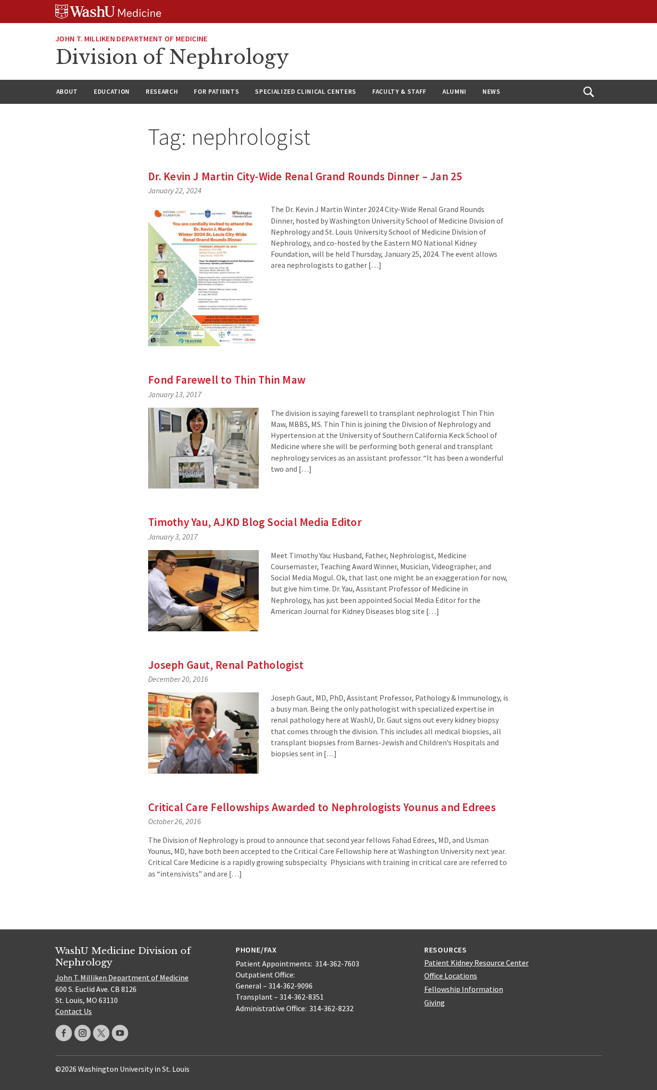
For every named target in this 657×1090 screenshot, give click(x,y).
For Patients (216, 92)
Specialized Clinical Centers (305, 92)
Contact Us (73, 1011)
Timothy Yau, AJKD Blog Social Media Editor (255, 522)
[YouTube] (120, 1033)
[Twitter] (101, 1033)
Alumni (454, 92)
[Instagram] (82, 1033)
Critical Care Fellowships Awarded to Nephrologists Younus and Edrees (322, 807)
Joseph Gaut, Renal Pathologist (225, 665)
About (67, 92)
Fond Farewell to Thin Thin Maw (226, 380)
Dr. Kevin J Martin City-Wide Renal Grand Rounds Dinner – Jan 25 (305, 176)
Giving (434, 1002)
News (491, 92)
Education (112, 92)
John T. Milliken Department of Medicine (131, 38)
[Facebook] (63, 1033)
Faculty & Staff (399, 92)
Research (162, 92)
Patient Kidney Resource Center (476, 962)
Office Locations (450, 975)
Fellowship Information (463, 989)
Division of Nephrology (172, 57)
